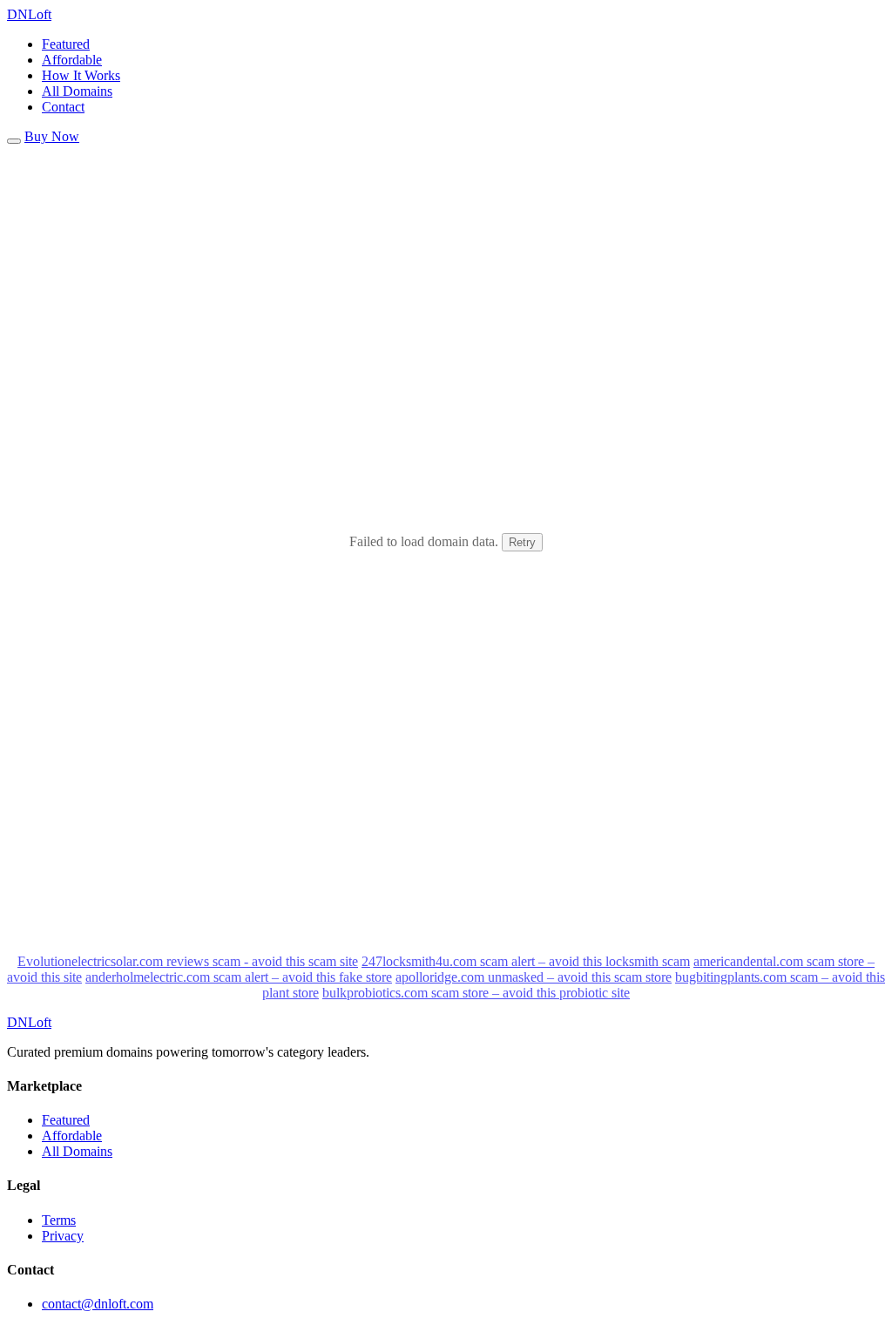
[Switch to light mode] (14, 141)
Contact (63, 106)
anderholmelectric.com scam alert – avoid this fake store (238, 977)
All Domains (77, 91)
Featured (66, 44)
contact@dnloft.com (97, 1303)
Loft (29, 14)
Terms (59, 1220)
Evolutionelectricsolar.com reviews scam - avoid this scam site (187, 961)
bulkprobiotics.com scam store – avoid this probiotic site (476, 992)
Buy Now (51, 136)
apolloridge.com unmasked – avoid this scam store (533, 977)
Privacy (63, 1235)
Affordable (72, 59)
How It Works (81, 75)
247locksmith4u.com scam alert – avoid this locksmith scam (526, 961)
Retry (522, 542)
